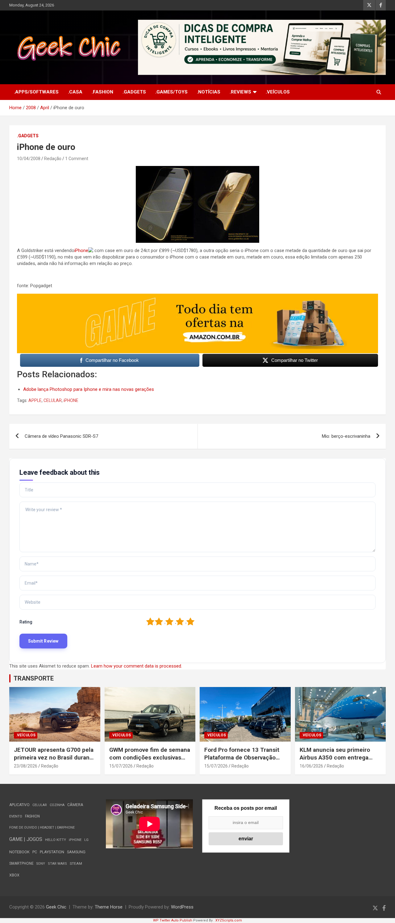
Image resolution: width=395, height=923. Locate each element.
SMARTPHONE (21, 863)
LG (86, 840)
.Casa (75, 92)
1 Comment (76, 158)
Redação (52, 158)
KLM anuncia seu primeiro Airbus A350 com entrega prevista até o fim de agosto (337, 757)
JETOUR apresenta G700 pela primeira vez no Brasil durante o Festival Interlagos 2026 (54, 757)
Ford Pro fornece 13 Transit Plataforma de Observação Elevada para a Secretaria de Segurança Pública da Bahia (242, 761)
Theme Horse (109, 907)
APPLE (35, 400)
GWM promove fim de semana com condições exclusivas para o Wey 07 (149, 757)
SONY (40, 864)
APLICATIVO (19, 805)
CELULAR (53, 400)
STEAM (76, 863)
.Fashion (102, 92)
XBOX (14, 875)
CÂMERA (75, 805)
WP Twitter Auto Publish (172, 920)
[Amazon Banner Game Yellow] (197, 297)
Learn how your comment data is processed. (136, 666)
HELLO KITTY (55, 840)
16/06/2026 (311, 766)
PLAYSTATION (52, 852)
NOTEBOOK (19, 852)
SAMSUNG (76, 852)
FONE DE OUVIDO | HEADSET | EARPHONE (42, 828)
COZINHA (57, 805)
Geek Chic (56, 907)
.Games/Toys (171, 92)
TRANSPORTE (34, 678)
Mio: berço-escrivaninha (346, 436)
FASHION (32, 816)
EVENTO (15, 816)
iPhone (81, 250)
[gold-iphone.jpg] (197, 169)
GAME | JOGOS (25, 839)
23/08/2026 (25, 766)
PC (34, 852)
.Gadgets (134, 92)
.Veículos (278, 92)
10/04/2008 (28, 158)
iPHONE (71, 400)
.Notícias (208, 92)
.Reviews (240, 92)
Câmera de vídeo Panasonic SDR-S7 (61, 436)
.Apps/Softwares (36, 92)
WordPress (182, 907)
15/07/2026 (121, 766)
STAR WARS (57, 864)
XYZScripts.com (228, 920)
